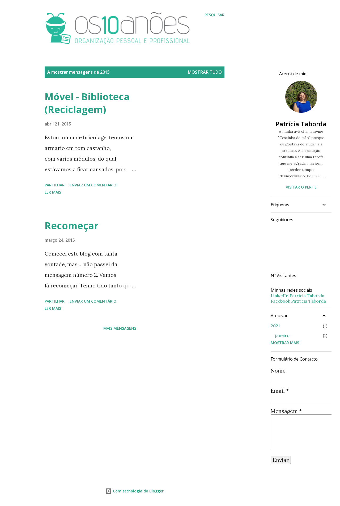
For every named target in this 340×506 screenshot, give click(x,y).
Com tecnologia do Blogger (138, 491)
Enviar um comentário (93, 184)
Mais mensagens (119, 328)
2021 (275, 325)
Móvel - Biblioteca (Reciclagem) (87, 103)
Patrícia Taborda (301, 123)
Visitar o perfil (301, 187)
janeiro (282, 335)
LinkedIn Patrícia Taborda (297, 295)
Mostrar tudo (205, 72)
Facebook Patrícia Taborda (298, 301)
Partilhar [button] (55, 184)
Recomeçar (72, 225)
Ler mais (53, 192)
